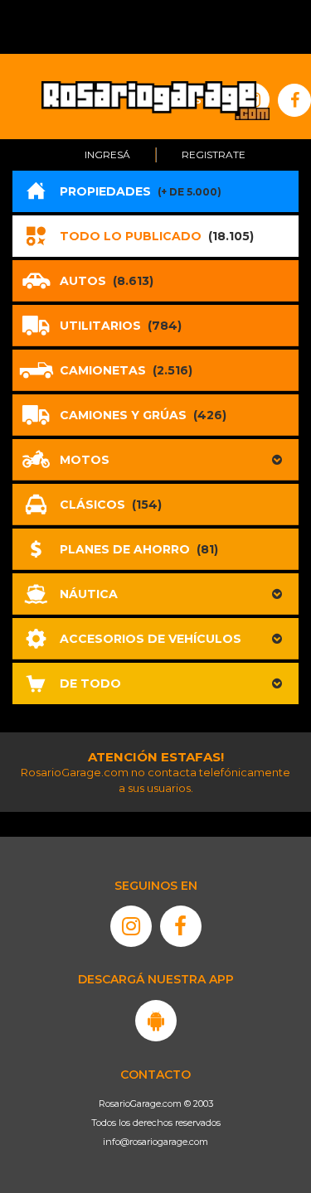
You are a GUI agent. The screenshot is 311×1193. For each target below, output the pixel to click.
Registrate (213, 154)
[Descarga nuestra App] (156, 1020)
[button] (155, 460)
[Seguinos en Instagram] (131, 926)
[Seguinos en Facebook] (181, 926)
